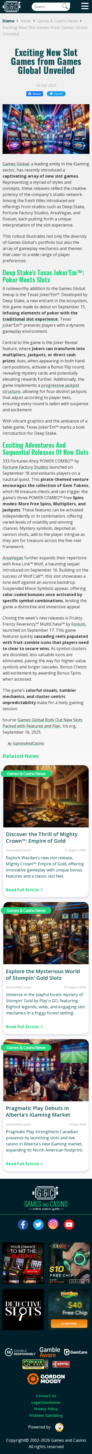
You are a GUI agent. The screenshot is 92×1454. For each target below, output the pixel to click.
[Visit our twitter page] (38, 1224)
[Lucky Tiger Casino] (69, 1328)
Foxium (78, 624)
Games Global (16, 164)
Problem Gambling (46, 1415)
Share (36, 94)
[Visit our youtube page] (69, 1224)
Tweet (58, 94)
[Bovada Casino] (23, 1282)
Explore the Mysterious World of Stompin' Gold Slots (43, 974)
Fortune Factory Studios (25, 467)
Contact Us (46, 1395)
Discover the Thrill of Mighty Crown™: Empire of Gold (42, 837)
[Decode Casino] (69, 1282)
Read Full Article (23, 890)
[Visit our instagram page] (53, 1224)
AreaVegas (13, 558)
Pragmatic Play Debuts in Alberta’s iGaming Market (38, 1111)
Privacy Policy (46, 1408)
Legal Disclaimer (46, 1402)
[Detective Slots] (23, 1328)
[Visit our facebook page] (23, 1224)
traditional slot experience (30, 319)
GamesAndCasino (28, 743)
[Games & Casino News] (45, 826)
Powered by (39, 1427)
